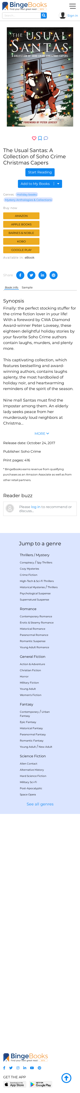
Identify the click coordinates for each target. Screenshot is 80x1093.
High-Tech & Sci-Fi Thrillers (37, 581)
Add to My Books (36, 184)
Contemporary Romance (36, 616)
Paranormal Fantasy (33, 734)
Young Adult (28, 688)
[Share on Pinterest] (53, 275)
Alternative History (32, 769)
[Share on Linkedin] (42, 275)
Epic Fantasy (28, 722)
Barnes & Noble (21, 233)
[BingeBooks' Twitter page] (11, 1068)
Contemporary (29, 711)
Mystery (42, 555)
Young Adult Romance (34, 647)
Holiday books (27, 194)
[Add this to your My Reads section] (40, 138)
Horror (24, 676)
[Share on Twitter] (31, 275)
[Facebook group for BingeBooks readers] (4, 1068)
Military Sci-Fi (28, 782)
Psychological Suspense (35, 593)
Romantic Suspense (32, 641)
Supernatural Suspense (34, 599)
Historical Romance (32, 628)
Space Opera (28, 794)
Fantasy (26, 704)
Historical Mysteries (32, 587)
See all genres (40, 804)
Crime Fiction (28, 574)
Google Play (21, 250)
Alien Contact (28, 763)
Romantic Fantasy (32, 740)
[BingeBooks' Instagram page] (17, 1068)
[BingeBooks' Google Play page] (40, 1084)
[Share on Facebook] (20, 275)
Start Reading (40, 172)
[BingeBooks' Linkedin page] (24, 1068)
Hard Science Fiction (33, 776)
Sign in (72, 15)
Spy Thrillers (44, 562)
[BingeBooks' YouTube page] (32, 1068)
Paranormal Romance (34, 635)
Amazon (21, 215)
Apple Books (21, 224)
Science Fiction (33, 756)
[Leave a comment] (46, 138)
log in (36, 507)
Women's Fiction (30, 695)
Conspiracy (27, 562)
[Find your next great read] (24, 6)
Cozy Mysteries (29, 568)
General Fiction (32, 657)
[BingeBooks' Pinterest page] (39, 1068)
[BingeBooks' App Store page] (14, 1084)
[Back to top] (66, 1078)
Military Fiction (29, 682)
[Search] (44, 16)
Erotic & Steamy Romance (37, 622)
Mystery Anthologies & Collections (28, 200)
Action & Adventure (32, 664)
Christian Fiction (30, 670)
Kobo (21, 241)
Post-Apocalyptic (31, 788)
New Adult (45, 746)
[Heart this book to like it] (34, 138)
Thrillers (26, 555)
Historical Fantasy (31, 728)
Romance (28, 609)
